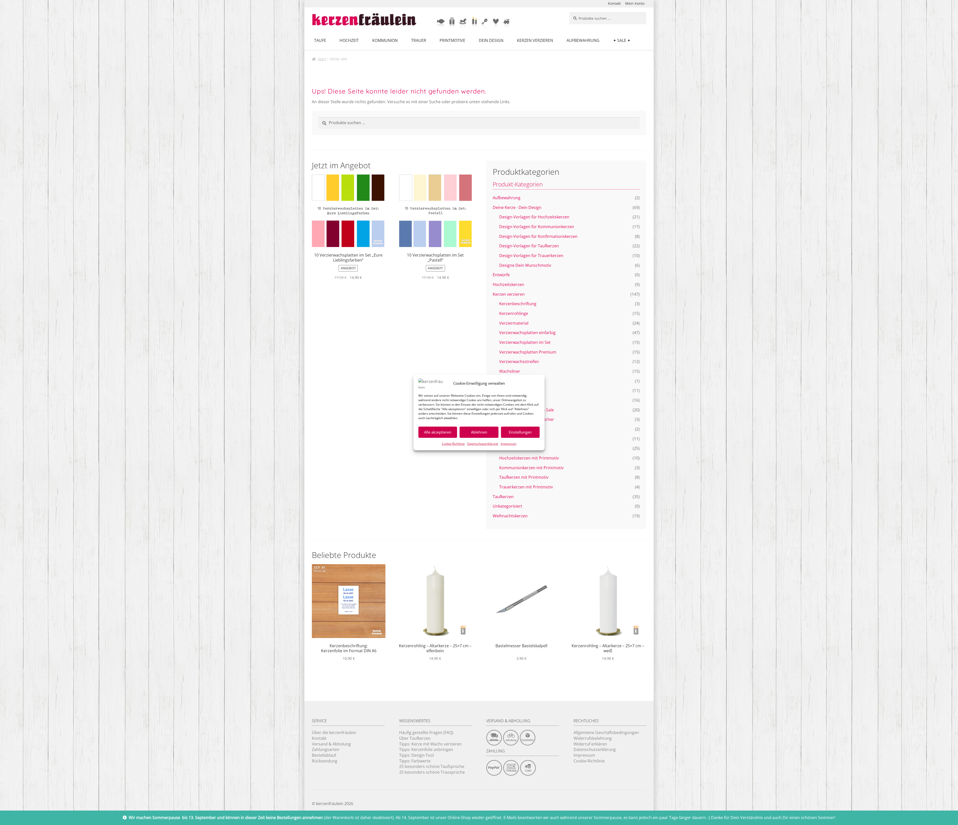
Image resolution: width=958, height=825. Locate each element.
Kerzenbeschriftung (517, 303)
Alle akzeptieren (437, 432)
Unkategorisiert (507, 506)
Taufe (320, 40)
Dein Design (491, 40)
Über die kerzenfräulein (334, 732)
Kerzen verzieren (535, 40)
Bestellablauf (324, 755)
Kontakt (614, 3)
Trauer (418, 40)
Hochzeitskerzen (508, 284)
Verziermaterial (513, 323)
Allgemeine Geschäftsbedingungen (606, 732)
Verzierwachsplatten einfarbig (527, 332)
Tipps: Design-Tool (416, 755)
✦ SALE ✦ (621, 40)
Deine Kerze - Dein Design (517, 207)
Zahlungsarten (325, 749)
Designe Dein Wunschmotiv (525, 265)
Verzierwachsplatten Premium (527, 352)
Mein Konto (634, 3)
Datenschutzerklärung (482, 444)
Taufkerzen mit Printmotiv (523, 477)
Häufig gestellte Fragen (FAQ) (426, 732)
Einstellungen (520, 432)
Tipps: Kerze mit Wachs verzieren (430, 744)
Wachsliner (509, 371)
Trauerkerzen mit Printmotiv (526, 487)
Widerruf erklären (590, 744)
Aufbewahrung (583, 40)
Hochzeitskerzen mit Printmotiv (529, 458)
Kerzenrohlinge (513, 313)
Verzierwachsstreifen (519, 361)
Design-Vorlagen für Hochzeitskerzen (534, 217)
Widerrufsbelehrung (593, 738)
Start (322, 59)
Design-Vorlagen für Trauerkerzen (531, 255)
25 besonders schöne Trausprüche (432, 772)
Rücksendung (324, 761)
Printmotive (452, 40)
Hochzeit (349, 40)
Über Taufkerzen (415, 738)
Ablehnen (479, 432)
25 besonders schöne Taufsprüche (431, 766)
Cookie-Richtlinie (453, 444)
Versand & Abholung (331, 744)
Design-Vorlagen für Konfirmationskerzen (538, 236)
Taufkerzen (503, 496)
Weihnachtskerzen (510, 516)
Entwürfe (501, 274)
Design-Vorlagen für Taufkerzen (529, 246)
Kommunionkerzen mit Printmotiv (531, 467)
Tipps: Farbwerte (415, 761)
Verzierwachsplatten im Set (525, 342)
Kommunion (385, 40)
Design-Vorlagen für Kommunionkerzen (536, 226)
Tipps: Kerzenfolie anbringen (426, 749)
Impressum (508, 444)
